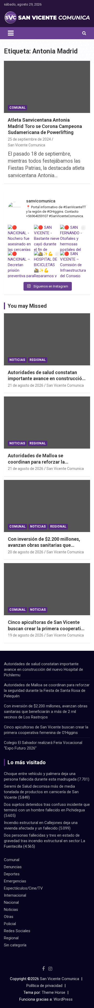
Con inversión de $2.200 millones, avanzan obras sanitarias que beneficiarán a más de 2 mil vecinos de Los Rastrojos (45, 711)
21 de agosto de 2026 (25, 385)
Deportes (12, 874)
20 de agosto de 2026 (25, 552)
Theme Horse (53, 992)
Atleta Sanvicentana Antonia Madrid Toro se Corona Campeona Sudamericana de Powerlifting (45, 126)
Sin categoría (15, 945)
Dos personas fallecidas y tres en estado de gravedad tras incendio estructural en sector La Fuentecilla (44, 841)
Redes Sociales (17, 930)
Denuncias (13, 867)
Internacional (15, 895)
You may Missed (27, 306)
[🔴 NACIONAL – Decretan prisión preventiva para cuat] (21, 264)
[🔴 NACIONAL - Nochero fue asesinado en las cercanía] (21, 238)
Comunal (17, 108)
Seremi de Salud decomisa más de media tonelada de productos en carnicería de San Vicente (41, 792)
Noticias (17, 360)
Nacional (11, 902)
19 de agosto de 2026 (25, 635)
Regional (38, 360)
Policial (10, 923)
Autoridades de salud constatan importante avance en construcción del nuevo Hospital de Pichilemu (46, 379)
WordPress (63, 999)
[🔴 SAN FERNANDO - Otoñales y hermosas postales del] (73, 238)
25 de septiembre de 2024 (29, 139)
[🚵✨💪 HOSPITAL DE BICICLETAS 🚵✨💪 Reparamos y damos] (47, 264)
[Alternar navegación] (10, 33)
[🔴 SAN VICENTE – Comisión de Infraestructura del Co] (73, 264)
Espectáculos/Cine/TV (23, 888)
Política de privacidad (44, 985)
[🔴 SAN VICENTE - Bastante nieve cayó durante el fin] (47, 238)
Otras (8, 916)
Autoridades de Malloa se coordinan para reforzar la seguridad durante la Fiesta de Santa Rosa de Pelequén (47, 690)
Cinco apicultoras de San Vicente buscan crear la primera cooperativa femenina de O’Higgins (47, 628)
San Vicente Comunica (26, 145)
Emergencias (15, 881)
